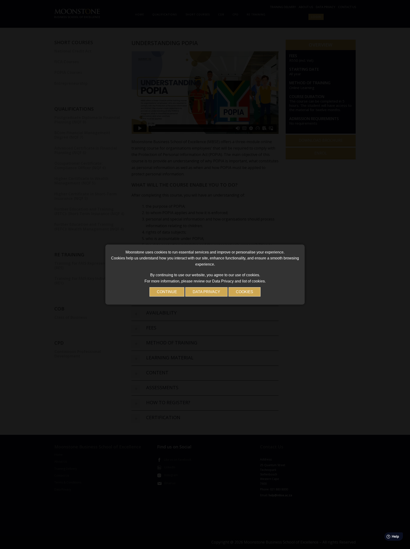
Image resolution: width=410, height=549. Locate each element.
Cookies (244, 292)
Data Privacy (206, 292)
